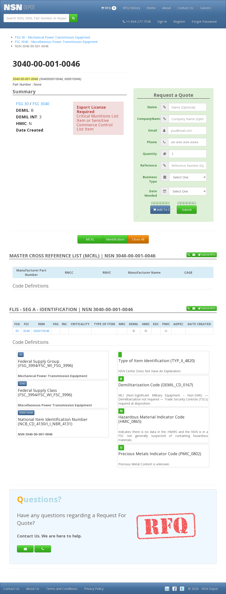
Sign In (162, 21)
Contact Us (185, 8)
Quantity (150, 154)
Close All (138, 239)
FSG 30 (22, 103)
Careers (205, 8)
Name (152, 107)
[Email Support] (193, 254)
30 (17, 331)
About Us (32, 589)
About (166, 8)
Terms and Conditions (61, 589)
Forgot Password (204, 21)
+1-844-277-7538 (138, 21)
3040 (26, 331)
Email (152, 130)
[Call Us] (188, 254)
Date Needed (151, 193)
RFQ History (131, 8)
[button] (109, 7)
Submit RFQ (207, 255)
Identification (115, 239)
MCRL (90, 239)
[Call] (42, 548)
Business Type (150, 179)
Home (151, 8)
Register (179, 21)
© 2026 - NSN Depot (203, 589)
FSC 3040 (40, 103)
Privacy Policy (94, 589)
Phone (152, 142)
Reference (148, 165)
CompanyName (148, 119)
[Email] (25, 548)
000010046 (41, 331)
